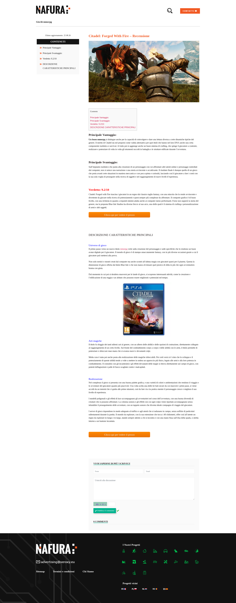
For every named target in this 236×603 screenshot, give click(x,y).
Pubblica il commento (105, 511)
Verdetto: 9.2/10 (50, 58)
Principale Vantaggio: (52, 48)
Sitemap (40, 571)
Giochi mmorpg (44, 22)
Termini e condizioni (63, 571)
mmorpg (123, 249)
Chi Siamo (88, 571)
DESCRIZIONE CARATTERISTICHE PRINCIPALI (112, 127)
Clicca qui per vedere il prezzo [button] (119, 215)
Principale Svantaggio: (52, 53)
